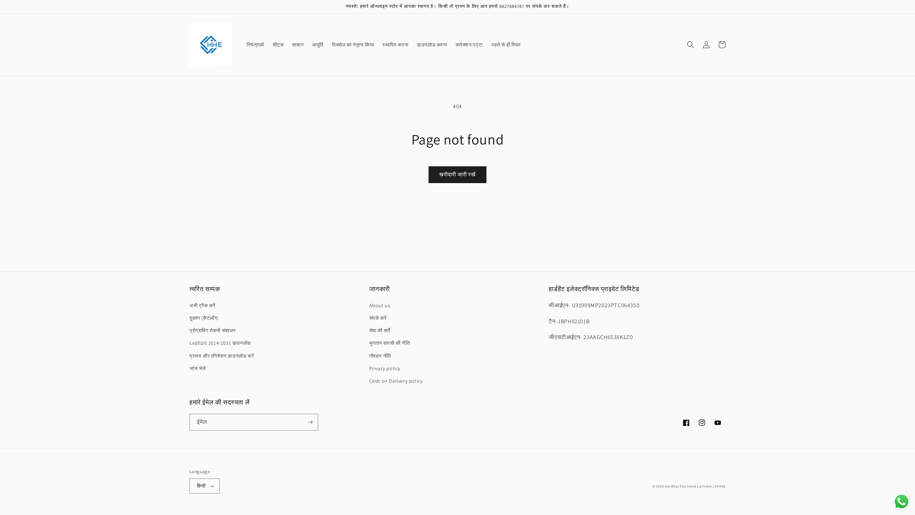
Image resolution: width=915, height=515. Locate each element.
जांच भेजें (197, 368)
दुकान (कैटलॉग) (204, 318)
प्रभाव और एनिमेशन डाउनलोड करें (221, 356)
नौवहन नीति (380, 356)
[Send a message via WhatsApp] (901, 501)
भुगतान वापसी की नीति (389, 343)
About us (379, 305)
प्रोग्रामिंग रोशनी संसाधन (212, 330)
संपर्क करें (378, 318)
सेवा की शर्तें (379, 330)
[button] (690, 45)
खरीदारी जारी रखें (457, 174)
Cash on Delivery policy (396, 381)
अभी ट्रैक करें (202, 305)
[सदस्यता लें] (310, 422)
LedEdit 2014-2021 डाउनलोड (220, 343)
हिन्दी (201, 486)
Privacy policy (384, 368)
